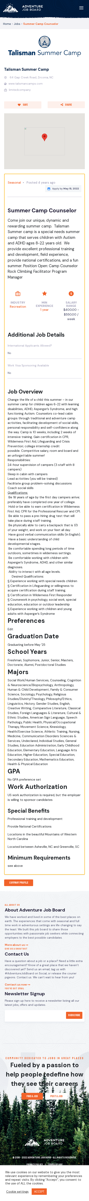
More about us (15, 945)
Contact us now (16, 984)
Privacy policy (34, 1164)
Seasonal (14, 183)
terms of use (55, 1164)
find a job (32, 1096)
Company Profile (18, 882)
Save (25, 104)
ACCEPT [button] (39, 1191)
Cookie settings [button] (17, 1192)
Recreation (18, 307)
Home (7, 24)
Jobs (17, 24)
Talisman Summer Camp (26, 69)
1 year (44, 310)
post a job (56, 1096)
